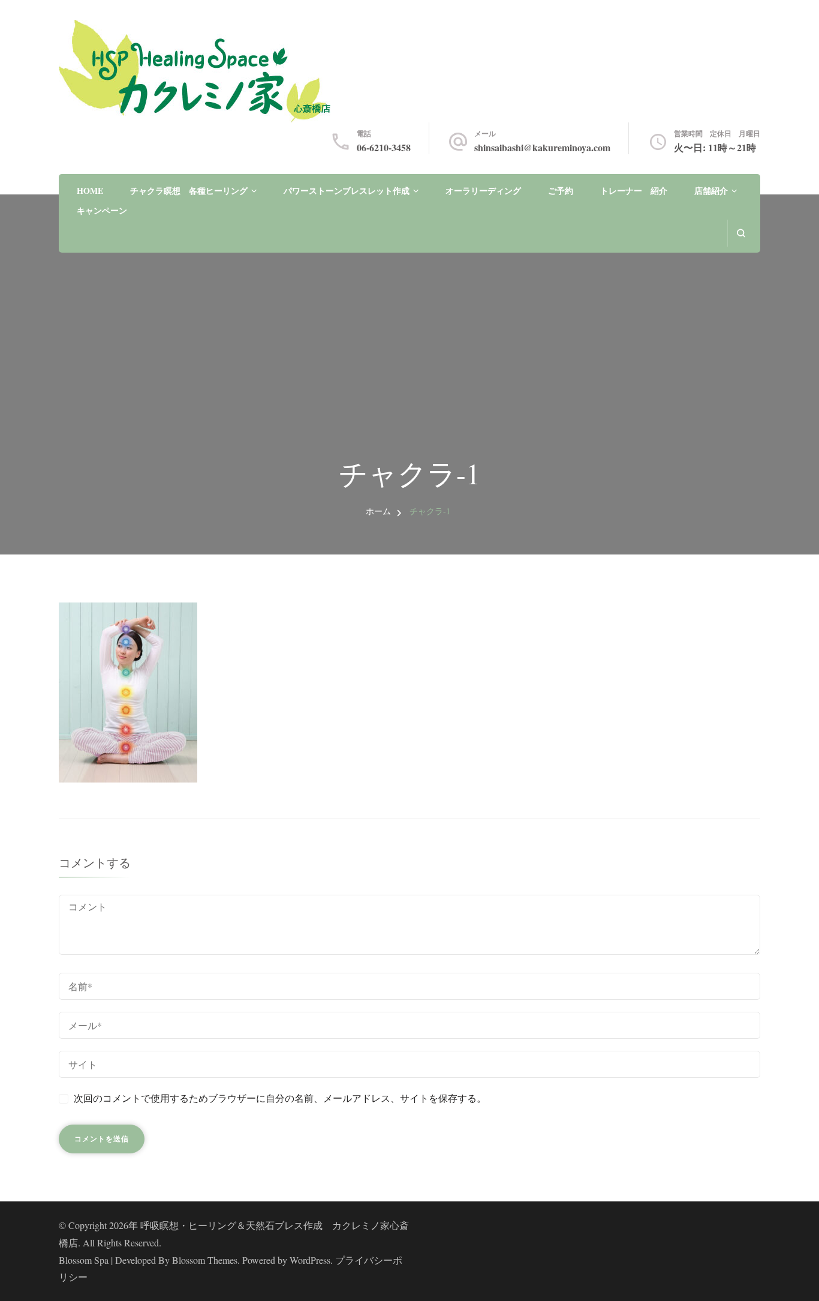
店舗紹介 (711, 190)
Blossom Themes (204, 1260)
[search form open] (740, 233)
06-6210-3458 (384, 147)
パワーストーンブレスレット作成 (347, 190)
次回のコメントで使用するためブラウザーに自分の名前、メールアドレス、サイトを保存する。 (280, 1098)
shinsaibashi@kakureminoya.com (542, 147)
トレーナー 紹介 (633, 190)
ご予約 (560, 190)
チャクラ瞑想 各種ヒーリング (189, 190)
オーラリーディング (483, 190)
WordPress (310, 1260)
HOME (90, 190)
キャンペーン (102, 210)
